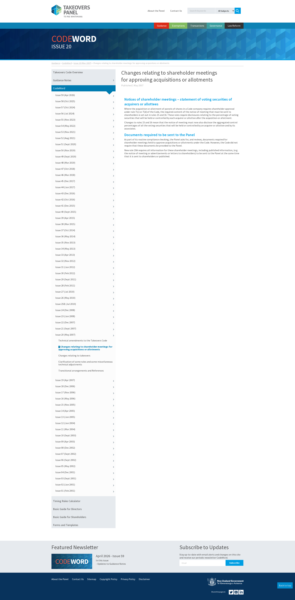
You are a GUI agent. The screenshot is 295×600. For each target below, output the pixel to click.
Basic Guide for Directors (67, 509)
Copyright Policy (108, 579)
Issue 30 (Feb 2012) (65, 273)
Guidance (162, 25)
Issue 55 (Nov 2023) (65, 119)
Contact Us (176, 10)
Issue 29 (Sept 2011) (65, 279)
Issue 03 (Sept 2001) (65, 478)
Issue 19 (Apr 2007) (65, 380)
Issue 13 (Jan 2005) (65, 416)
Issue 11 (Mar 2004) (65, 429)
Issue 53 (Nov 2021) (65, 131)
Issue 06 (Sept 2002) (65, 459)
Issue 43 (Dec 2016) (65, 193)
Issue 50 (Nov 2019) (65, 150)
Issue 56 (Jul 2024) (64, 113)
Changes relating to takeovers (74, 355)
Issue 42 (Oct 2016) (65, 199)
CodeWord (67, 63)
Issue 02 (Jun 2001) (65, 484)
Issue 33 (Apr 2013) (65, 254)
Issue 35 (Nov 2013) (65, 242)
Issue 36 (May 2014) (65, 236)
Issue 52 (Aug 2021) (65, 138)
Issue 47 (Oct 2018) (65, 168)
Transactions (197, 25)
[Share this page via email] (236, 593)
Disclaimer (144, 579)
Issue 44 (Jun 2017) (65, 187)
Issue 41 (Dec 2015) (65, 205)
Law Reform (234, 25)
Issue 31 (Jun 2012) (65, 267)
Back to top (285, 585)
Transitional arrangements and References (81, 370)
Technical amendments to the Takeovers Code (82, 340)
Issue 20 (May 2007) (82, 63)
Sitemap (91, 579)
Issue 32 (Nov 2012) (65, 260)
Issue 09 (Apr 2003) (65, 441)
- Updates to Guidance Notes (111, 563)
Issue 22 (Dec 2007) (65, 322)
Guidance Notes (62, 80)
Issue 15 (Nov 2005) (65, 404)
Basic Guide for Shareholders (69, 517)
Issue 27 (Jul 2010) (64, 291)
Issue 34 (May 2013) (65, 248)
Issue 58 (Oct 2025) (65, 101)
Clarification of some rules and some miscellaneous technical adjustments (85, 363)
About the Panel (156, 10)
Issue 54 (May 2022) (65, 125)
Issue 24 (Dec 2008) (65, 310)
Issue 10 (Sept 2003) (65, 435)
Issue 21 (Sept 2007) (65, 328)
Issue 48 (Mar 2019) (65, 162)
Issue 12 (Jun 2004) (65, 423)
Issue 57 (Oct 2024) (65, 107)
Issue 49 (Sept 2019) (65, 156)
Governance (216, 25)
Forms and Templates (65, 525)
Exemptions (178, 25)
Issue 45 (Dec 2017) (65, 181)
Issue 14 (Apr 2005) (65, 410)
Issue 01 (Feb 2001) (65, 490)
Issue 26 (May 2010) (65, 297)
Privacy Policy (128, 579)
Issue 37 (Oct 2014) (65, 230)
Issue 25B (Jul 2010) (65, 303)
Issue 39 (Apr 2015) (65, 217)
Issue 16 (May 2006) (65, 398)
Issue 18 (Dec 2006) (65, 386)
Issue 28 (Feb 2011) (65, 285)
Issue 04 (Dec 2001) (65, 472)
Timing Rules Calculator (66, 501)
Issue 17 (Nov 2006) (65, 392)
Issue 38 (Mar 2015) (65, 224)
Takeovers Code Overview (68, 72)
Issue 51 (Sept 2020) (65, 144)
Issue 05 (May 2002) (65, 466)
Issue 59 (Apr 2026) (65, 95)
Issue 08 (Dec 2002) (65, 447)
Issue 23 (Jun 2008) (65, 316)
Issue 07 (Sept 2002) (65, 453)
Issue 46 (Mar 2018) (65, 174)
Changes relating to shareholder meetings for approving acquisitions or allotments (85, 348)
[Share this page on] (231, 593)
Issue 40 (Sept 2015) (65, 211)
